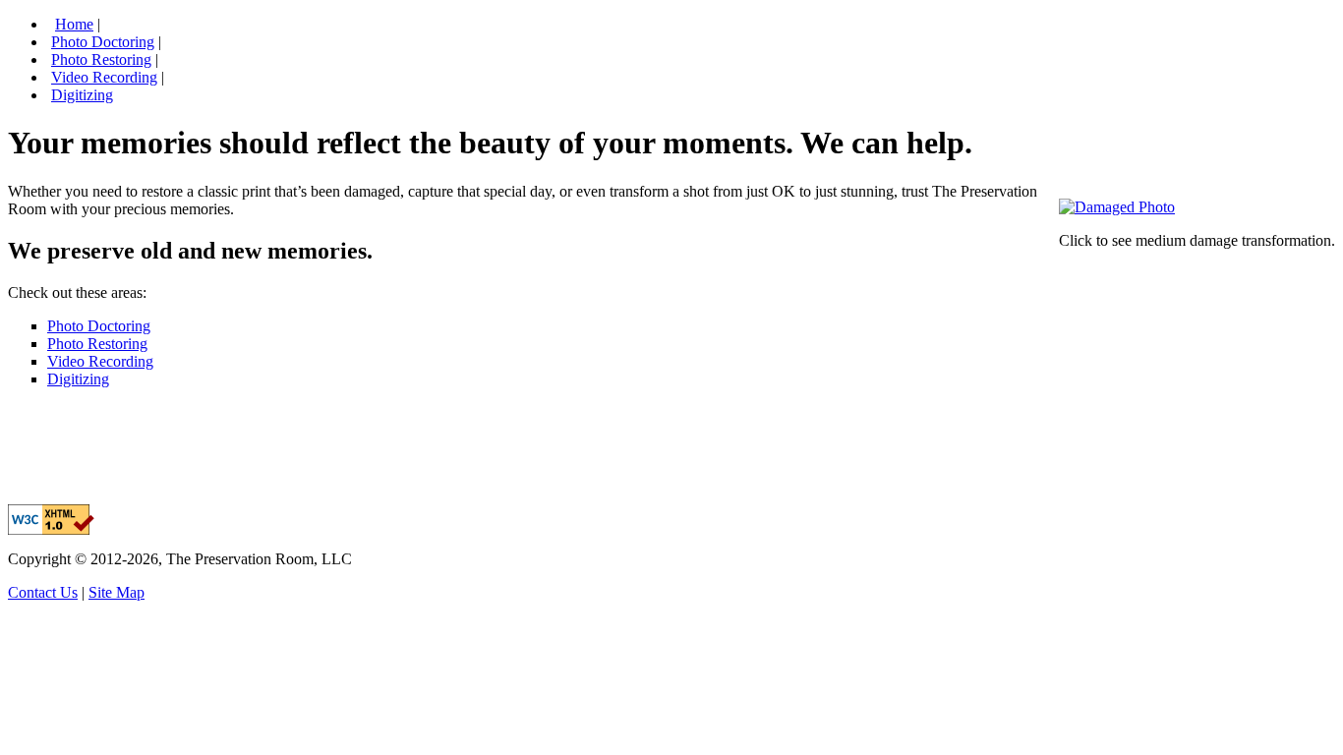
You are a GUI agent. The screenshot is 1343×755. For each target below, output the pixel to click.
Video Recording (104, 77)
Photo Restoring (101, 59)
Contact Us (43, 592)
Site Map (116, 592)
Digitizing (82, 95)
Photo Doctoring (102, 41)
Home (74, 24)
